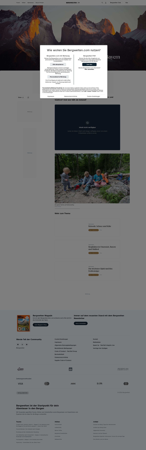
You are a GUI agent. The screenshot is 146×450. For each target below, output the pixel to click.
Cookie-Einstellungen (93, 96)
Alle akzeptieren (58, 64)
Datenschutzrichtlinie (70, 96)
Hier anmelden (89, 69)
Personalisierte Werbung (58, 77)
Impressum (50, 96)
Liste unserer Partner (90, 91)
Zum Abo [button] (89, 64)
